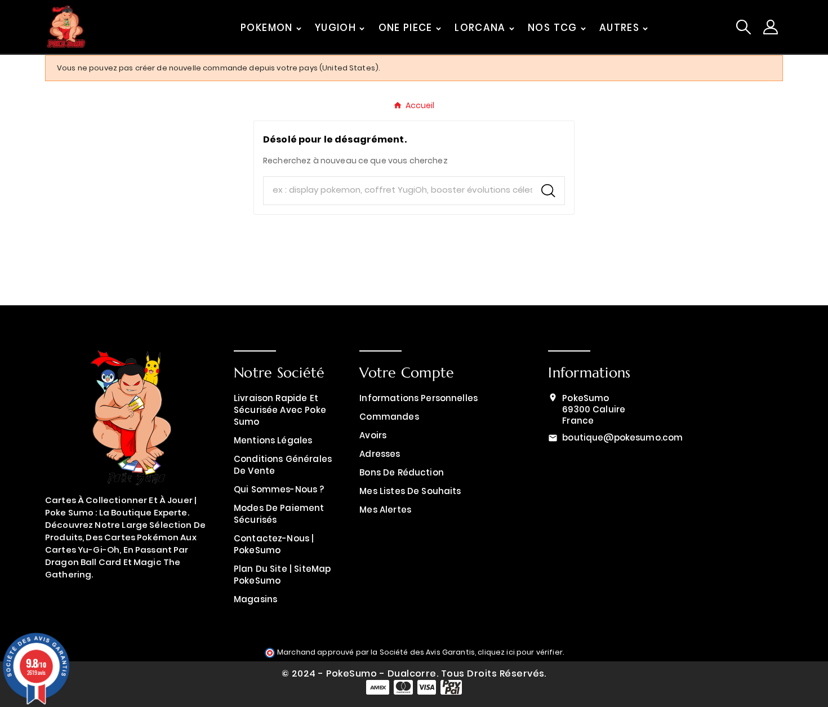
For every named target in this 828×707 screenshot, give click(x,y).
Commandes (389, 417)
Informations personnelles (418, 398)
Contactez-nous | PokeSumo (274, 544)
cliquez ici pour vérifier (520, 652)
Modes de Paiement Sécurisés (279, 514)
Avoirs (372, 435)
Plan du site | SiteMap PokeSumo (282, 574)
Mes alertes (385, 509)
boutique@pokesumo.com (622, 437)
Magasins (255, 599)
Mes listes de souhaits (410, 491)
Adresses (379, 454)
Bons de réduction (401, 472)
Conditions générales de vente (283, 465)
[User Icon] (770, 27)
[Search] (548, 191)
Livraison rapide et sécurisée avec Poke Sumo (280, 410)
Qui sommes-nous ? (279, 489)
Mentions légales (273, 440)
